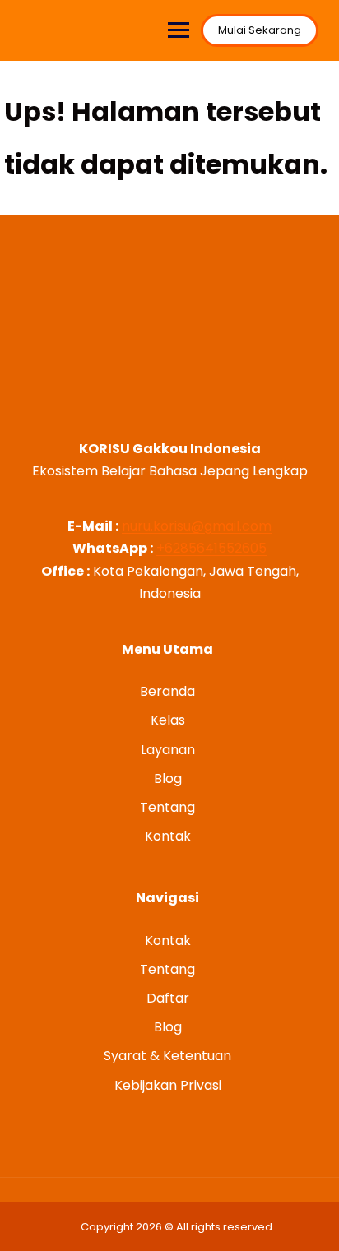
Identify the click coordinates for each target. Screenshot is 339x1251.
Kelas (168, 720)
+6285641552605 (211, 548)
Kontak (168, 836)
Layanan (168, 749)
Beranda (167, 691)
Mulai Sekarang (259, 30)
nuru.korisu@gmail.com (197, 526)
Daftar (167, 998)
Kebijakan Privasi (167, 1085)
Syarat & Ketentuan (167, 1055)
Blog (168, 778)
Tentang (167, 807)
